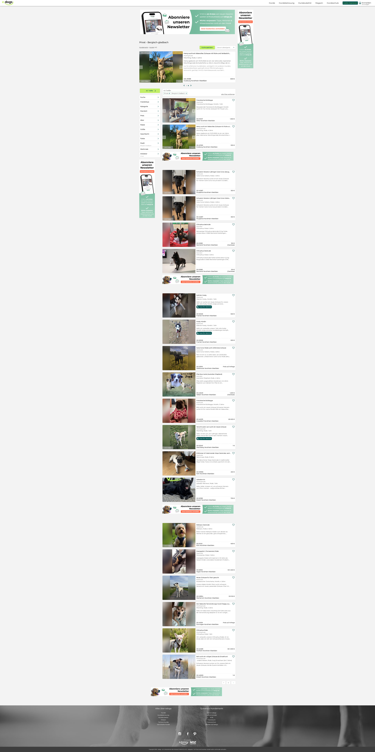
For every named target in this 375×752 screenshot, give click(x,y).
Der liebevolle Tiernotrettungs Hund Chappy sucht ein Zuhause (213, 604)
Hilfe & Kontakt (212, 715)
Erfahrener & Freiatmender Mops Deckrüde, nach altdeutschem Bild (213, 453)
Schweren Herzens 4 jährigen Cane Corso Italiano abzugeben (213, 198)
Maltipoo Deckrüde (202, 525)
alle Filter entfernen (228, 94)
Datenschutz (211, 722)
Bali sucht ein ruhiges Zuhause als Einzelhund (212, 656)
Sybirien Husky (201, 295)
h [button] (191, 85)
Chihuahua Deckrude (203, 251)
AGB (211, 717)
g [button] (184, 85)
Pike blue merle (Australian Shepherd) (209, 374)
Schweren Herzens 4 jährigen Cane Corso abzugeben (213, 172)
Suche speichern (207, 47)
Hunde (151, 47)
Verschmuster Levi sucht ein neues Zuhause (211, 427)
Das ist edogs (211, 713)
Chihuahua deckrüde (203, 224)
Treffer (151, 90)
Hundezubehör (163, 717)
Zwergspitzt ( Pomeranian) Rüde (207, 551)
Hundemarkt (143, 47)
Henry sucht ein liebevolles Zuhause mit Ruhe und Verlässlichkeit (213, 126)
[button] (186, 85)
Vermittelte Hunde (163, 724)
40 (147, 91)
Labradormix (200, 479)
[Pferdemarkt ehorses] (183, 743)
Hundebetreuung (163, 715)
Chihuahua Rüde (202, 630)
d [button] (181, 67)
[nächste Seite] (233, 682)
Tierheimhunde (163, 722)
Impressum (212, 720)
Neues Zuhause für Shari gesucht (207, 577)
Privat (167, 93)
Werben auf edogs (211, 724)
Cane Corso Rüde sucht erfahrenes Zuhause (211, 348)
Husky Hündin (201, 321)
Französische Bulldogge (193, 53)
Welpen (163, 720)
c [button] (141, 67)
